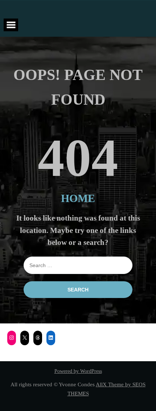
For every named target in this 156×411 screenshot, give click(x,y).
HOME (78, 198)
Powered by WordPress (78, 371)
